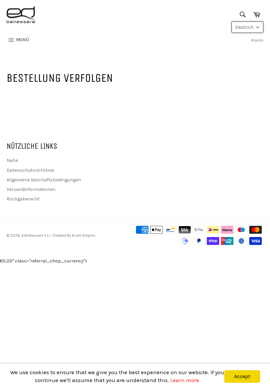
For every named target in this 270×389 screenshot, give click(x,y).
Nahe (12, 160)
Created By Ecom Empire (73, 235)
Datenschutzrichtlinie (30, 170)
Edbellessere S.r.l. (36, 235)
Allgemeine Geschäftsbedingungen (44, 180)
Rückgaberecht (23, 199)
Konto (257, 40)
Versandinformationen (31, 189)
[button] (247, 27)
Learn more (184, 380)
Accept (242, 376)
